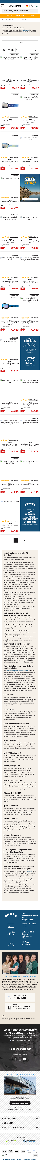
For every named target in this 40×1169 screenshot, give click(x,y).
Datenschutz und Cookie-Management (24, 1159)
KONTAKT (21, 998)
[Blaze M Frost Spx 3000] (30, 145)
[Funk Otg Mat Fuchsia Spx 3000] (10, 265)
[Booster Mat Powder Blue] (10, 145)
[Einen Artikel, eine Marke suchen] (36, 11)
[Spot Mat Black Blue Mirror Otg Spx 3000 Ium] (30, 388)
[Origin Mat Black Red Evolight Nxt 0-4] (10, 65)
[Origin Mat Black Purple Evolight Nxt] (30, 65)
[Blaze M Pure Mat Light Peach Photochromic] (30, 428)
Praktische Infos (13, 1127)
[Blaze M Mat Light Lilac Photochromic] (10, 225)
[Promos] (30, 188)
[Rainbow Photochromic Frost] (10, 347)
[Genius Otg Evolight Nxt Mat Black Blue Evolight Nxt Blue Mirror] (10, 306)
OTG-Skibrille (29, 871)
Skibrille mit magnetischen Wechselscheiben (17, 671)
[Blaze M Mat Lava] (10, 105)
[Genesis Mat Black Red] (30, 469)
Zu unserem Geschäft (20, 1103)
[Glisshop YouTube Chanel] (24, 1059)
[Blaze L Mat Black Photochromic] (30, 105)
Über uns (7, 1123)
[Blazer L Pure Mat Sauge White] (10, 469)
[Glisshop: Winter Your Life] (15, 6)
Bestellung (9, 1118)
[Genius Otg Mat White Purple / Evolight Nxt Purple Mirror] (30, 306)
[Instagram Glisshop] (20, 1059)
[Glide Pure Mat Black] (10, 509)
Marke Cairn (25, 30)
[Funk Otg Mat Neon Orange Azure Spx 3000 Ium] (30, 265)
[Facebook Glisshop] (15, 1059)
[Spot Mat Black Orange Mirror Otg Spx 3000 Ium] (10, 428)
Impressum (6, 1159)
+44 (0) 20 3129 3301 (21, 1006)
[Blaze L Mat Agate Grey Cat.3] (30, 225)
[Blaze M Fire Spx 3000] (10, 186)
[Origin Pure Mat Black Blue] (10, 388)
